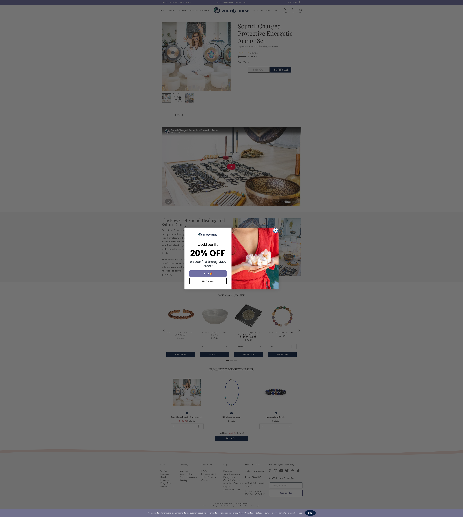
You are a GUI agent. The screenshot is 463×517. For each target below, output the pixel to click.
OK (310, 513)
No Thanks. (208, 281)
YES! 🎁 (208, 273)
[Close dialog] (275, 231)
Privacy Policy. (238, 512)
